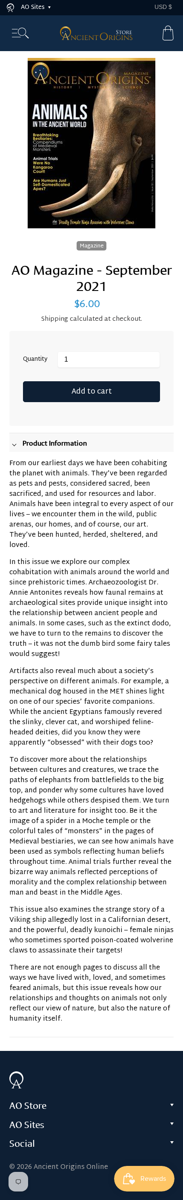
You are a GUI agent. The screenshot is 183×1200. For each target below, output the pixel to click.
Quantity (35, 359)
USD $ (163, 6)
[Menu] (20, 33)
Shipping (54, 319)
